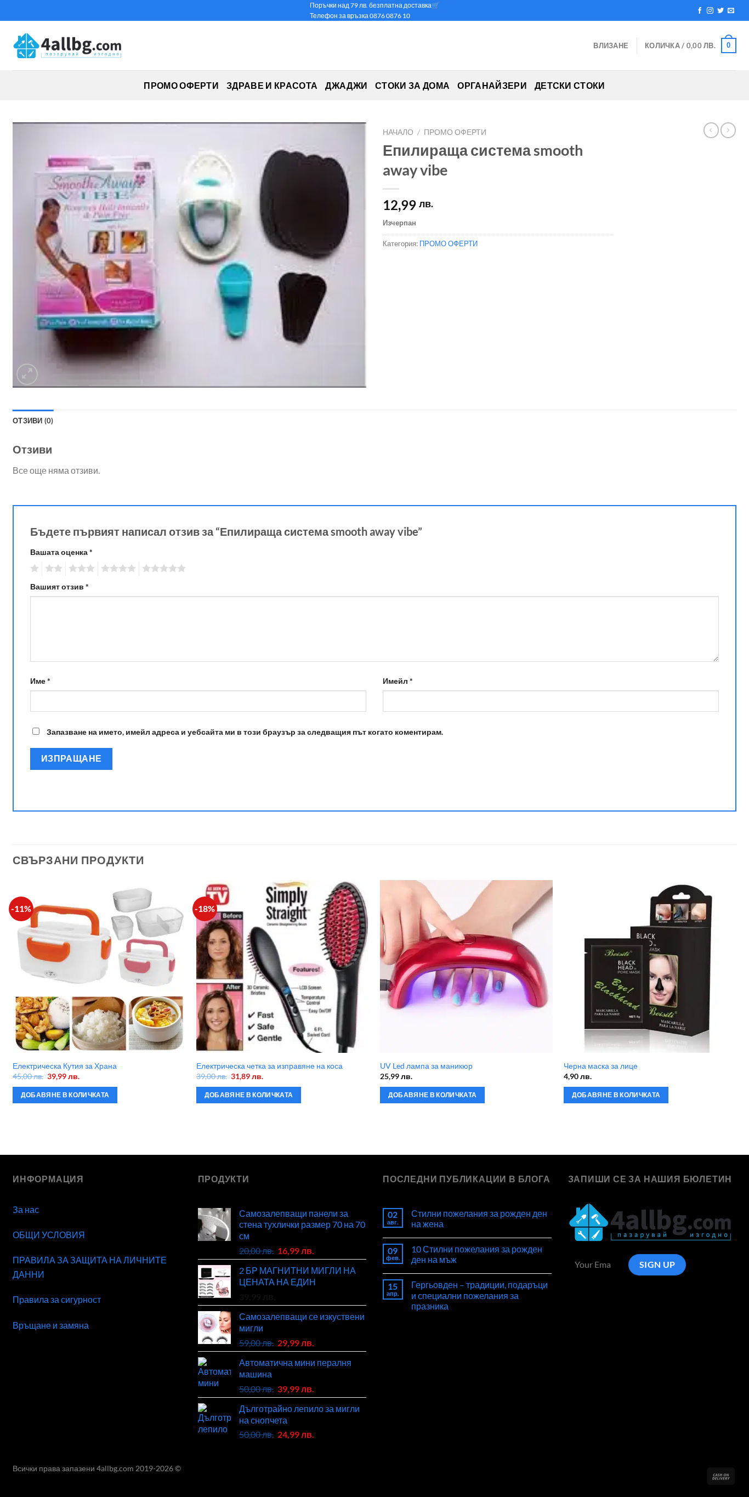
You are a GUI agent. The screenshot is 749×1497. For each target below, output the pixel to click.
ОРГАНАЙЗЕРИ (492, 85)
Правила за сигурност (57, 1299)
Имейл (398, 680)
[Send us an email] (731, 11)
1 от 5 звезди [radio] (33, 569)
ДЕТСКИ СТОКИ (570, 85)
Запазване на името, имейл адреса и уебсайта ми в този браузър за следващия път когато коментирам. (245, 731)
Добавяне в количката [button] (65, 1094)
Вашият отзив (59, 586)
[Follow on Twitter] (720, 11)
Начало (398, 132)
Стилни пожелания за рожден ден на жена (479, 1218)
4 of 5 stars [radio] (117, 569)
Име (40, 680)
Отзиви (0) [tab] (33, 420)
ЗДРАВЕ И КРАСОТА (271, 85)
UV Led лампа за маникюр (426, 1065)
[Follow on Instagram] (710, 11)
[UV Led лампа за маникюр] (466, 966)
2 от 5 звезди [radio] (52, 569)
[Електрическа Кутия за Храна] (99, 966)
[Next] (736, 1016)
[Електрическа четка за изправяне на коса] (282, 966)
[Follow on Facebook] (699, 11)
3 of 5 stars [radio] (80, 569)
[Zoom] (27, 374)
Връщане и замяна (51, 1325)
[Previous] (13, 1016)
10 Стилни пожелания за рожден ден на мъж (476, 1254)
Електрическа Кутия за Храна (65, 1065)
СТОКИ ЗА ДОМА (412, 85)
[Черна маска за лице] (650, 966)
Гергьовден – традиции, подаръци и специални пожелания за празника (479, 1295)
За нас (26, 1209)
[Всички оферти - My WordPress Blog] (67, 45)
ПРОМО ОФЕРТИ (181, 85)
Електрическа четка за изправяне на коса (269, 1065)
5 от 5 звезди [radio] (162, 569)
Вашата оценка (61, 552)
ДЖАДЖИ (346, 85)
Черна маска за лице (601, 1065)
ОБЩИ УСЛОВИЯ (49, 1234)
